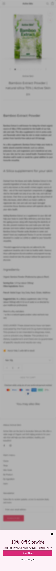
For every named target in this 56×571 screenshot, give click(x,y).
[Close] (52, 534)
